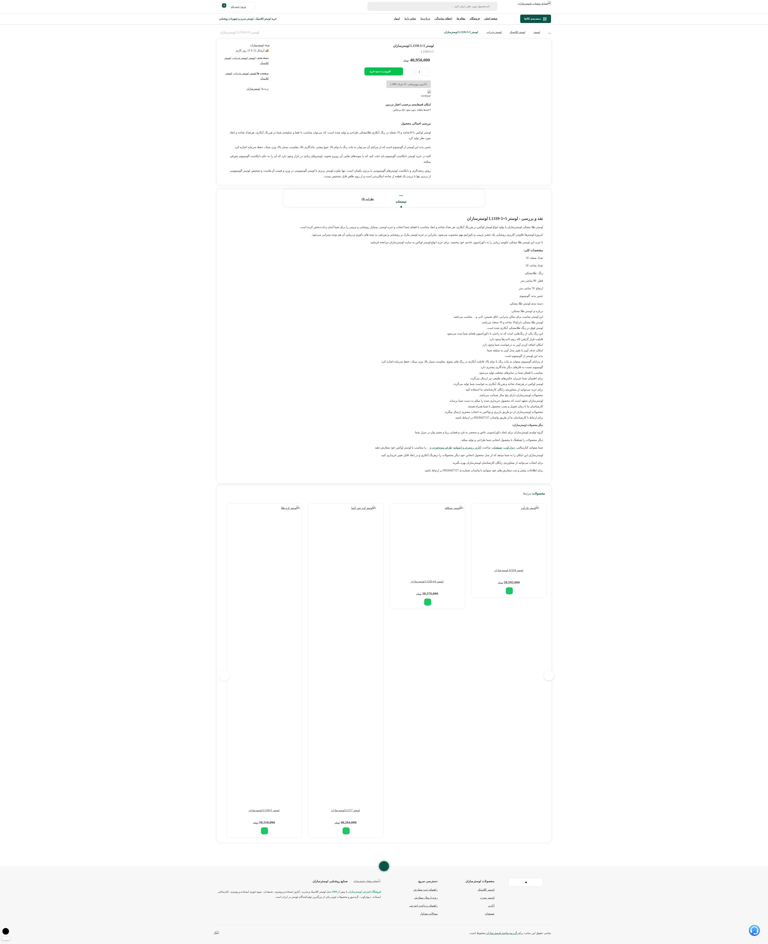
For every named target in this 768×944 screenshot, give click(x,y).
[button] (509, 590)
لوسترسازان (257, 45)
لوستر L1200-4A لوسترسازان (427, 581)
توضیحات (401, 201)
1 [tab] (526, 882)
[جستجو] (372, 6)
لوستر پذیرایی (494, 32)
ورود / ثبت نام (238, 6)
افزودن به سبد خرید (380, 71)
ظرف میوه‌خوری (442, 447)
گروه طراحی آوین (216, 933)
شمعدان (497, 447)
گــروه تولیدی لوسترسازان (501, 933)
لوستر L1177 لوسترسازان (345, 810)
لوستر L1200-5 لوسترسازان (264, 810)
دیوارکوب (509, 447)
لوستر (536, 32)
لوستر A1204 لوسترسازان (508, 570)
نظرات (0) (368, 199)
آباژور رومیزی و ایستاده (467, 447)
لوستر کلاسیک (517, 32)
